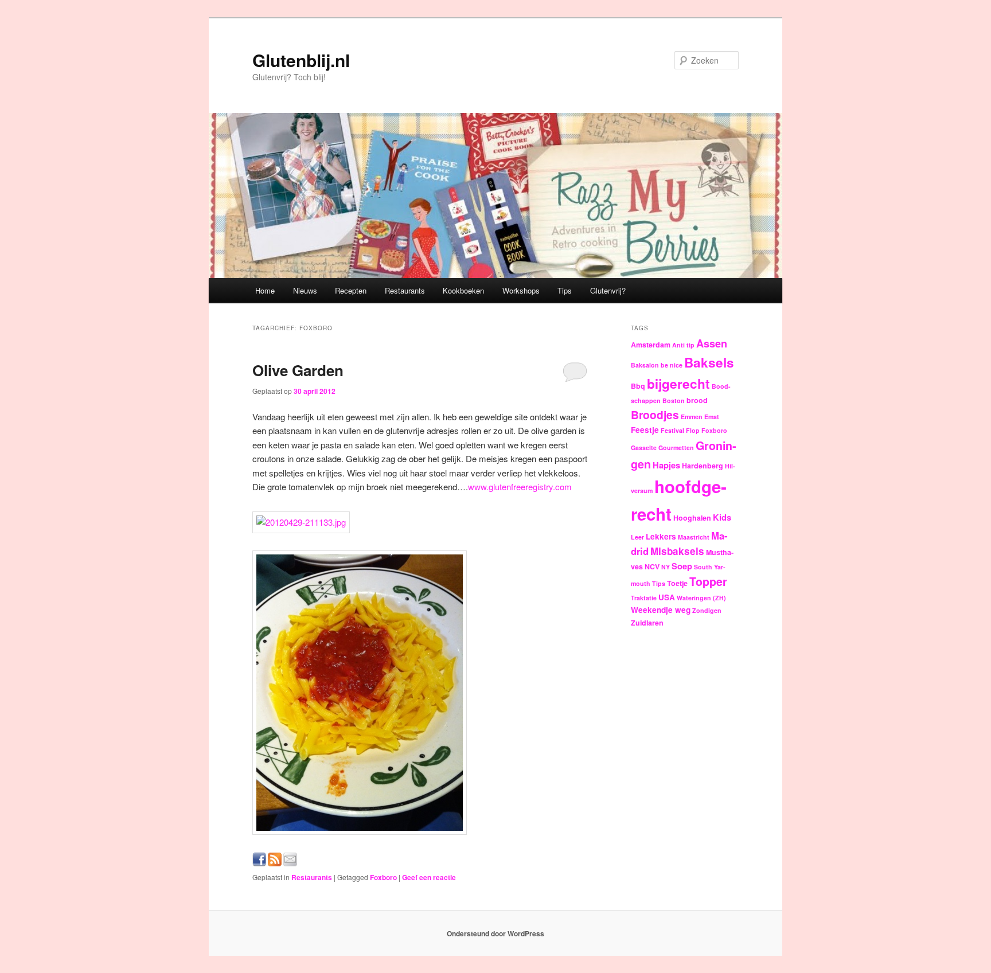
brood (697, 400)
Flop (693, 430)
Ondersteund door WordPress (495, 933)
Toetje (677, 583)
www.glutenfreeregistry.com (520, 486)
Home (265, 290)
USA (666, 597)
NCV (652, 566)
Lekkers (661, 536)
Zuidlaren (647, 623)
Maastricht (693, 537)
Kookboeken (463, 290)
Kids (722, 517)
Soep (682, 566)
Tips (564, 290)
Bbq (638, 386)
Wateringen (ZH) (701, 597)
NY (665, 566)
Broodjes (655, 415)
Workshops (521, 290)
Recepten (350, 290)
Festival (672, 430)
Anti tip (683, 345)
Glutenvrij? (608, 290)
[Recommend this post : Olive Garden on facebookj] (259, 863)
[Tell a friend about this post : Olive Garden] (290, 863)
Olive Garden (298, 370)
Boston (673, 400)
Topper (708, 581)
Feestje (645, 429)
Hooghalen (692, 518)
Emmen (692, 416)
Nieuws (305, 290)
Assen (711, 343)
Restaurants (405, 290)
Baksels (709, 362)
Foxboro (383, 877)
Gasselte (644, 447)
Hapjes (666, 465)
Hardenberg (702, 465)
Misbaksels (677, 551)
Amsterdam (650, 344)
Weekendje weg (660, 609)
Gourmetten (676, 447)
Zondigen (706, 610)
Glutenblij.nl (301, 60)
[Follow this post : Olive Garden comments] (275, 863)
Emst (711, 416)
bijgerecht (678, 383)
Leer (637, 537)
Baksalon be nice (656, 365)
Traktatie (644, 597)
